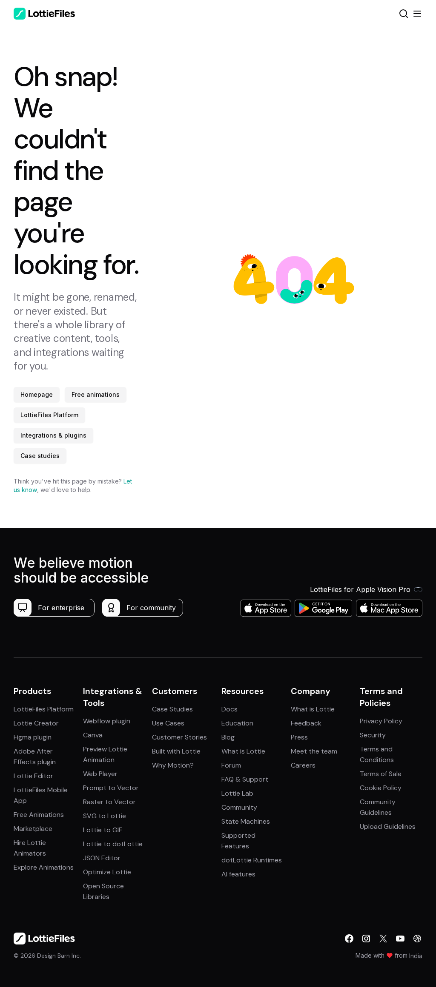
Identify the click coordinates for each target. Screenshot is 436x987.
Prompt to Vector (111, 787)
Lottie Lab (237, 793)
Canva (93, 735)
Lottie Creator (36, 723)
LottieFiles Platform (49, 414)
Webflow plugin (106, 721)
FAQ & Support (244, 779)
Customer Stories (179, 737)
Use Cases (168, 723)
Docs (229, 709)
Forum (231, 765)
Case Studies (172, 709)
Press (299, 737)
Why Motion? (173, 765)
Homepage (36, 394)
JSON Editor (101, 857)
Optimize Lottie (107, 872)
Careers (303, 765)
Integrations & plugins (53, 435)
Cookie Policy (381, 787)
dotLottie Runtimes (251, 860)
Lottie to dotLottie (113, 843)
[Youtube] (400, 938)
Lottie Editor (33, 775)
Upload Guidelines (388, 826)
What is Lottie (243, 751)
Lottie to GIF (102, 829)
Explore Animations (44, 867)
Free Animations (39, 814)
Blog (228, 737)
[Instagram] (366, 938)
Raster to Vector (109, 801)
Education (237, 723)
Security (373, 735)
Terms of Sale (381, 773)
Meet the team (314, 751)
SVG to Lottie (104, 815)
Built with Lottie (176, 751)
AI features (238, 874)
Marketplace (33, 828)
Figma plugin (33, 737)
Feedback (306, 723)
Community (239, 807)
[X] (383, 938)
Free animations (96, 394)
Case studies (40, 455)
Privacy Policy (381, 721)
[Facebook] (349, 938)
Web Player (100, 773)
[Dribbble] (417, 938)
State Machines (245, 821)
